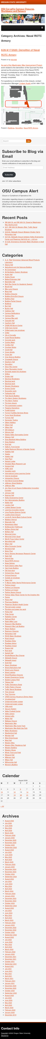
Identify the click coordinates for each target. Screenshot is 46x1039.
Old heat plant (10, 570)
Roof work (8, 650)
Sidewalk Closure (11, 658)
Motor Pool (9, 551)
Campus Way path (11, 318)
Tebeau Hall (9, 682)
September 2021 (11, 964)
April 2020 (8, 1005)
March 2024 (9, 891)
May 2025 (8, 857)
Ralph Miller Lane (11, 621)
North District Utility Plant (13, 566)
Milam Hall (8, 544)
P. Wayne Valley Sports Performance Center (20, 582)
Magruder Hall (10, 522)
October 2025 (10, 845)
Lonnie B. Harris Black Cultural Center (18, 517)
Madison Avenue (11, 519)
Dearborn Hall (10, 362)
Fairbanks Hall (10, 393)
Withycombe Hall (11, 762)
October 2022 (10, 932)
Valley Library (9, 714)
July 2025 (8, 852)
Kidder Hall (9, 502)
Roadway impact (11, 646)
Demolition (19, 128)
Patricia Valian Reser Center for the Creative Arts (22, 595)
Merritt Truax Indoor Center (14, 539)
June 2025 (8, 855)
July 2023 (8, 910)
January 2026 (10, 838)
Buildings (11, 128)
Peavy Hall (8, 599)
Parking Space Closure (13, 592)
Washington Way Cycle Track (15, 726)
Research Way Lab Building (14, 626)
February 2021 (10, 981)
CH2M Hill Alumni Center (13, 325)
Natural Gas (9, 558)
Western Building (11, 747)
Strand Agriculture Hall (13, 667)
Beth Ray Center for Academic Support (18, 284)
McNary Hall (9, 532)
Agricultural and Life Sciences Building (18, 267)
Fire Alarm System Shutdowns (15, 398)
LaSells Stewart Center (13, 507)
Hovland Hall (9, 466)
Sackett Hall (9, 653)
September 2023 (11, 906)
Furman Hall (9, 417)
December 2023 (10, 898)
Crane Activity (10, 352)
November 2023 (10, 901)
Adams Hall (9, 265)
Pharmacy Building (11, 602)
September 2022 (11, 935)
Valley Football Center (12, 711)
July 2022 (8, 940)
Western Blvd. (10, 743)
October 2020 (10, 990)
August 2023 (9, 908)
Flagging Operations (12, 408)
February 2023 (10, 923)
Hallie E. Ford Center (12, 447)
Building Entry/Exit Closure (14, 296)
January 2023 (10, 925)
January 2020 (10, 1012)
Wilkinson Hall (10, 757)
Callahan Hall (9, 311)
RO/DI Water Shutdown (13, 636)
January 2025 (10, 867)
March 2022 (9, 949)
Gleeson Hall (9, 437)
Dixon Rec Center (11, 367)
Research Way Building (13, 624)
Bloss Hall (8, 291)
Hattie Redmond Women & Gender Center (20, 449)
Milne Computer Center (13, 546)
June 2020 (8, 1000)
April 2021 (8, 976)
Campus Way (9, 316)
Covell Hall (8, 350)
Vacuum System (10, 709)
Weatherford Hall (11, 733)
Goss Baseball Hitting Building (15, 439)
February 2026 (10, 835)
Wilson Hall (9, 760)
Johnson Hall (9, 493)
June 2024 (8, 884)
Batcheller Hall (10, 282)
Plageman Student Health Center (16, 604)
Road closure (9, 638)
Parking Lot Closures (12, 587)
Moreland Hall (10, 549)
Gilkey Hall (8, 427)
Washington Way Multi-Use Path (16, 728)
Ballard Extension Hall (12, 279)
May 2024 (8, 886)
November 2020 (10, 988)
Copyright (4, 1033)
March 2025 (9, 862)
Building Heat (9, 299)
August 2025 (9, 850)
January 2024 (10, 896)
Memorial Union (10, 534)
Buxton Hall (9, 308)
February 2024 (10, 893)
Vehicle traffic (9, 716)
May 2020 (8, 1003)
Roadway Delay (10, 641)
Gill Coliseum (9, 430)
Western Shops (10, 750)
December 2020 (10, 986)
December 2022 (10, 927)
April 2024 (8, 889)
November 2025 (10, 842)
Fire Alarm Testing (11, 400)
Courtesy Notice (10, 347)
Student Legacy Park (12, 680)
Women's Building (11, 764)
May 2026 (8, 828)
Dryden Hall (9, 376)
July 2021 (8, 969)
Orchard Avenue (11, 575)
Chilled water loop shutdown (15, 330)
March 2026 (9, 833)
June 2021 (8, 971)
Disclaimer (4, 1035)
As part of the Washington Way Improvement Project (21, 65)
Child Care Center (11, 328)
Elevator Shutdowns (12, 386)
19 (15, 795)
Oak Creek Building (12, 568)
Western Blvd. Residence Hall (15, 745)
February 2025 (10, 864)
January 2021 (10, 983)
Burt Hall (8, 306)
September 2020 (11, 993)
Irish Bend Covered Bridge (14, 481)
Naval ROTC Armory (31, 128)
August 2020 (9, 995)
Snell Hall (8, 663)
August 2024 (9, 879)
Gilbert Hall (9, 425)
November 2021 (10, 959)
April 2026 (8, 830)
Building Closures (11, 294)
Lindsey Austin (25, 83)
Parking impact (10, 585)
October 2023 (10, 903)
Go (28, 141)
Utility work (9, 706)
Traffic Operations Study (13, 684)
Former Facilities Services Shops (16, 413)
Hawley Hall (9, 456)
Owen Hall (8, 580)
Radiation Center (11, 616)
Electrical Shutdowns (12, 379)
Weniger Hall (9, 735)
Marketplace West (11, 524)
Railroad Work (10, 619)
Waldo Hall (8, 718)
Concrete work (10, 340)
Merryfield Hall (10, 541)
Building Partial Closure (13, 301)
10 (2, 792)
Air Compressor (10, 269)
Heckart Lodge (10, 461)
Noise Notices (10, 563)
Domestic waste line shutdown (15, 371)
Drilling (7, 374)
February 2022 (10, 952)
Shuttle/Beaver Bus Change (14, 655)
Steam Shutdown (11, 665)
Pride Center (9, 614)
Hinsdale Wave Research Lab (15, 464)
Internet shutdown (11, 476)
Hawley (7, 454)
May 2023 (8, 915)
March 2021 (9, 978)
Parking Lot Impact (11, 590)
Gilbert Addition (10, 422)
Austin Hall (8, 274)
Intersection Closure (12, 478)
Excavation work (10, 391)
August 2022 (9, 937)
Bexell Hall (8, 286)
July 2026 (8, 823)
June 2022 (8, 942)
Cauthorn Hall (10, 323)
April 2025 (8, 859)
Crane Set (8, 354)
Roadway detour (11, 643)
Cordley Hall (9, 345)
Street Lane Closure (12, 670)
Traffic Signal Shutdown (13, 689)
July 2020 (8, 998)
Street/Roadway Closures (14, 675)
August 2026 (9, 821)
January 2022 (10, 954)
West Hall (8, 740)
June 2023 (8, 913)
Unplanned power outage (14, 701)
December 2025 (10, 840)
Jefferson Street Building (13, 483)
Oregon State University (13, 2)
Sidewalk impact (10, 660)
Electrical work (10, 381)
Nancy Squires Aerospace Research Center (20, 553)
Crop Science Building (12, 357)
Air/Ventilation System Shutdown (16, 272)
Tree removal (9, 692)
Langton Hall (9, 505)
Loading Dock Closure (13, 515)
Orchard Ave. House (12, 573)
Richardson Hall (10, 633)
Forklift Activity (10, 410)
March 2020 (9, 1007)
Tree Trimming (10, 694)
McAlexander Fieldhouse (13, 527)
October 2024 (10, 874)
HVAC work (9, 468)
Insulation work (10, 471)
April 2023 (8, 918)
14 (27, 792)
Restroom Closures (12, 631)
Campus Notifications (12, 313)
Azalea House (10, 277)
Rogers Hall (9, 648)
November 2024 (10, 872)
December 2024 (10, 869)
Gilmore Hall (9, 432)
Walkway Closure (11, 721)
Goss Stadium (10, 442)
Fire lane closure (11, 403)
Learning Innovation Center (14, 510)
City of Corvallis (10, 335)
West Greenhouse (11, 738)
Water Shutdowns (11, 731)
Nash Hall (8, 556)
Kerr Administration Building (14, 500)
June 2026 (8, 825)
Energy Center (10, 388)
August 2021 (9, 966)
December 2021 (10, 957)
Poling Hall (8, 612)
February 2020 (10, 1010)
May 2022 (8, 944)
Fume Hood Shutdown (13, 415)
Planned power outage (13, 607)
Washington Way (11, 723)
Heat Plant (8, 459)
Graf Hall (8, 444)
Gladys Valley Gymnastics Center (16, 434)
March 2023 (9, 920)
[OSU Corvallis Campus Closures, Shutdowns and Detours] (23, 18)
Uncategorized (10, 699)
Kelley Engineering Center (14, 498)
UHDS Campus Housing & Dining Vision (19, 697)
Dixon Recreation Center (13, 369)
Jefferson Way (10, 485)
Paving (7, 597)
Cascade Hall (9, 320)
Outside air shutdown (12, 578)
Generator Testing (11, 420)
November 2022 (10, 930)
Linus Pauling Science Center (15, 512)
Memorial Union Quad (12, 536)
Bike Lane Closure (11, 289)
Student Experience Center (14, 677)
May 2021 (8, 973)
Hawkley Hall (9, 451)
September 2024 (11, 876)
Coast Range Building (12, 337)
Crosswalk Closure (11, 359)
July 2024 (8, 881)
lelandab (14, 59)
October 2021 (10, 961)
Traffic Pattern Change (13, 687)
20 (21, 795)
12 (15, 792)
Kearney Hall (9, 495)
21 (27, 795)
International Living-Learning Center (17, 473)
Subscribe (9, 174)
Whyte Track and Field (13, 752)
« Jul (2, 806)
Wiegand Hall (9, 755)
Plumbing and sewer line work (15, 609)
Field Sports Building (12, 396)
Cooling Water (10, 342)
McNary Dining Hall (11, 529)
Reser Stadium (10, 629)
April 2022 (8, 947)
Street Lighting (10, 672)
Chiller (7, 333)
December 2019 (10, 1015)
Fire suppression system (13, 405)
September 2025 (11, 847)
